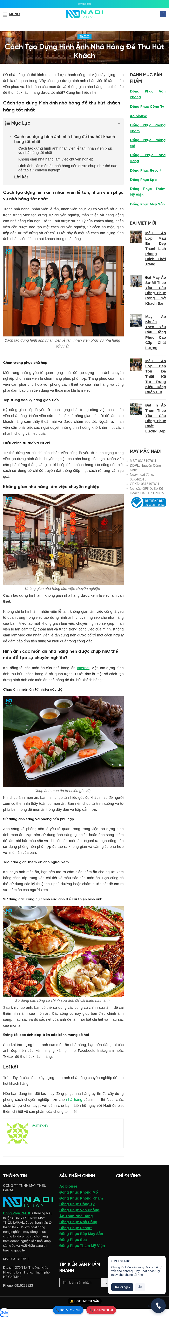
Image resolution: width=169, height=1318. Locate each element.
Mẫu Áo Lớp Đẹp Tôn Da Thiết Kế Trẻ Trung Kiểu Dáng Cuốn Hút (155, 376)
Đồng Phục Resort (146, 171)
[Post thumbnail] (136, 249)
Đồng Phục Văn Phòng (147, 95)
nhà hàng (74, 1100)
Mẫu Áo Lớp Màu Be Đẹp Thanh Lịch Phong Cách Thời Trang (155, 248)
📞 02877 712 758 (68, 1310)
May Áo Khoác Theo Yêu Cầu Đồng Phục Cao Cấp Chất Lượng (155, 332)
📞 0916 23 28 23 (101, 1310)
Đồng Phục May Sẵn (147, 204)
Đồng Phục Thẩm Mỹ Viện (147, 192)
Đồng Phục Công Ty (147, 107)
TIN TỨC (84, 36)
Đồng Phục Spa (143, 180)
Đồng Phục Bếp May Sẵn (81, 1234)
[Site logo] (84, 13)
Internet (83, 668)
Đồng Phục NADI (16, 1213)
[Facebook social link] (163, 14)
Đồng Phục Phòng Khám (147, 128)
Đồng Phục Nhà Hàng (147, 158)
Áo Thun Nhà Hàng (76, 1216)
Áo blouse (138, 116)
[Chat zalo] (4, 1313)
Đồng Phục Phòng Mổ (147, 143)
